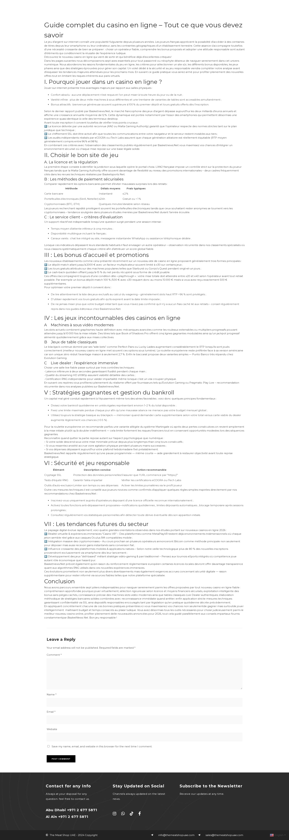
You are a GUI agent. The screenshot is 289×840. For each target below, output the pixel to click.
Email (51, 711)
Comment (54, 654)
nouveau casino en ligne (77, 56)
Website (52, 729)
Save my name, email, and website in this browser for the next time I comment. (102, 746)
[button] (266, 13)
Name (52, 694)
